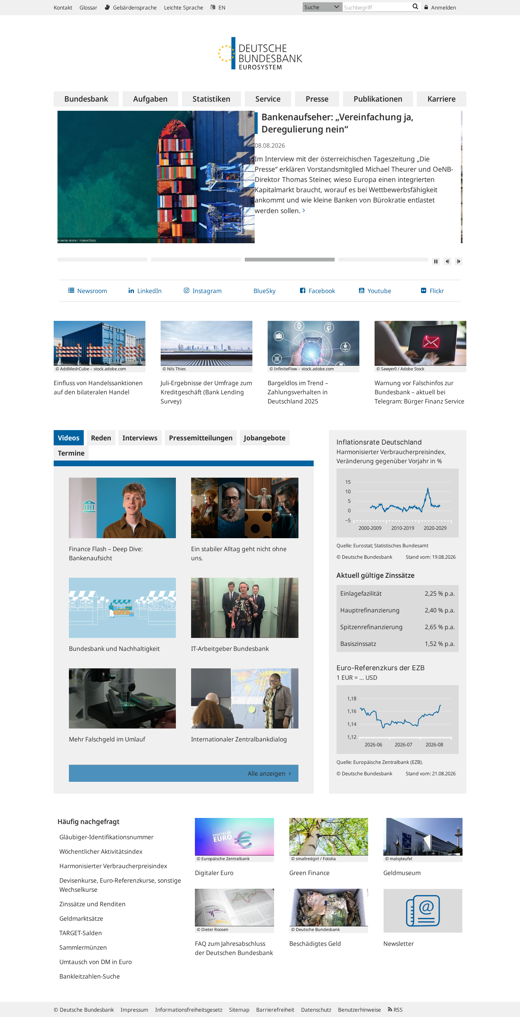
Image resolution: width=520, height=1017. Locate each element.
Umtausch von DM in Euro (95, 962)
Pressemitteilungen (201, 437)
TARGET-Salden (80, 933)
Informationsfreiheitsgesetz (188, 1009)
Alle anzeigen (267, 773)
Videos (69, 437)
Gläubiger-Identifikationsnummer (106, 837)
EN (221, 7)
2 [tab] (196, 259)
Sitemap (239, 1009)
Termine (71, 452)
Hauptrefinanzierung (370, 610)
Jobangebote (265, 437)
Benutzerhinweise (359, 1009)
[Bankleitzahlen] (415, 6)
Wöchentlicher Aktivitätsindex (100, 851)
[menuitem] (86, 99)
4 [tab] (383, 259)
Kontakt (63, 7)
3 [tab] (290, 259)
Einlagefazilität (361, 593)
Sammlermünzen (83, 947)
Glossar (88, 7)
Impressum (134, 1009)
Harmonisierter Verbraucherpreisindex (113, 866)
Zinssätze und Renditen (92, 904)
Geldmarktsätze (81, 918)
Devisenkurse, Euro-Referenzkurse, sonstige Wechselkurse (120, 885)
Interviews (140, 437)
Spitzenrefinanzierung (371, 627)
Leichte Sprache (183, 7)
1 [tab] (102, 259)
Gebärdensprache (134, 7)
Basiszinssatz (358, 643)
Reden (101, 437)
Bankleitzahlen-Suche (89, 976)
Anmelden (443, 7)
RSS (397, 1009)
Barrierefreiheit (275, 1009)
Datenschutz (316, 1009)
